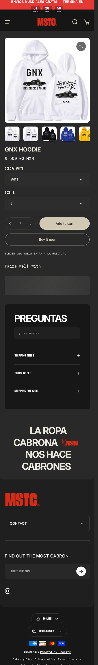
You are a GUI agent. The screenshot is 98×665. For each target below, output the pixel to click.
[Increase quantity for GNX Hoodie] (30, 224)
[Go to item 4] (86, 134)
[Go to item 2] (49, 134)
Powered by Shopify (55, 652)
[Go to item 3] (67, 134)
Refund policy (22, 659)
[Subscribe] (81, 571)
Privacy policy (45, 659)
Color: (14, 168)
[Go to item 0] (12, 134)
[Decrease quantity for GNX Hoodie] (10, 224)
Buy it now (47, 239)
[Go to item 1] (30, 134)
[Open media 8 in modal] (81, 46)
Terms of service (69, 659)
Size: (10, 193)
